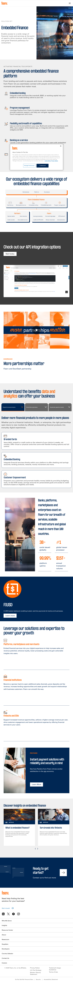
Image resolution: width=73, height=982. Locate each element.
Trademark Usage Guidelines (55, 969)
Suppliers (5, 944)
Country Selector (7, 953)
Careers (4, 963)
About (4, 935)
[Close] (61, 146)
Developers (5, 949)
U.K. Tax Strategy (35, 970)
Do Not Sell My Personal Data (24, 979)
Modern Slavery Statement (35, 973)
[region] (36, 157)
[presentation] (35, 848)
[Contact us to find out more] (63, 872)
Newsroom (5, 939)
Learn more (10, 615)
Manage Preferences (29, 165)
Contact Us (5, 958)
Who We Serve (7, 921)
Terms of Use (53, 972)
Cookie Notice (48, 160)
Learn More (36, 784)
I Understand (42, 165)
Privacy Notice (35, 968)
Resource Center (7, 930)
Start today (10, 254)
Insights (4, 925)
